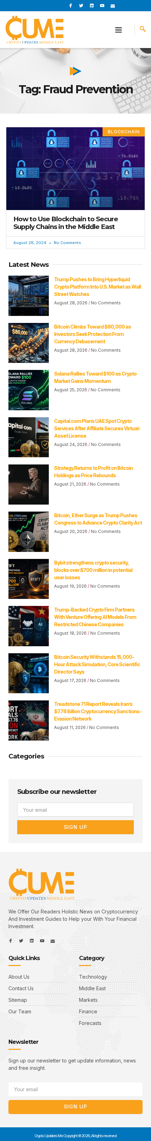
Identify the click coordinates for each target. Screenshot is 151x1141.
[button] (118, 29)
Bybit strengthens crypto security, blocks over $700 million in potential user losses (93, 570)
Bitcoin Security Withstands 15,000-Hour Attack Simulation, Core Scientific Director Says (97, 664)
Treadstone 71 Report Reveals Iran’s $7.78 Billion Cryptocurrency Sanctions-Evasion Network (98, 711)
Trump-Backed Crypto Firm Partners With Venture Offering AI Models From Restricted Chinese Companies (95, 617)
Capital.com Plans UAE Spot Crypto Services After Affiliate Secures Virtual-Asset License (97, 428)
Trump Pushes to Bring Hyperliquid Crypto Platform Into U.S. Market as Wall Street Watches (97, 286)
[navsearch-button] (143, 29)
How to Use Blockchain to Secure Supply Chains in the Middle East (65, 223)
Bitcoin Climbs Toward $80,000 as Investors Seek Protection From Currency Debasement (92, 334)
